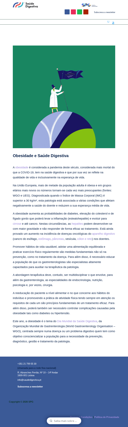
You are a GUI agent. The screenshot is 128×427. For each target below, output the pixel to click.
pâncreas (58, 238)
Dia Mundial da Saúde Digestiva (77, 321)
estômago (44, 238)
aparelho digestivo (103, 233)
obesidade (21, 167)
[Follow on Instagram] (73, 11)
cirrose (17, 223)
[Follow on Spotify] (79, 11)
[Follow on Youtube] (85, 11)
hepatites (77, 223)
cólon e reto (84, 238)
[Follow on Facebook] (67, 11)
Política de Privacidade (106, 417)
